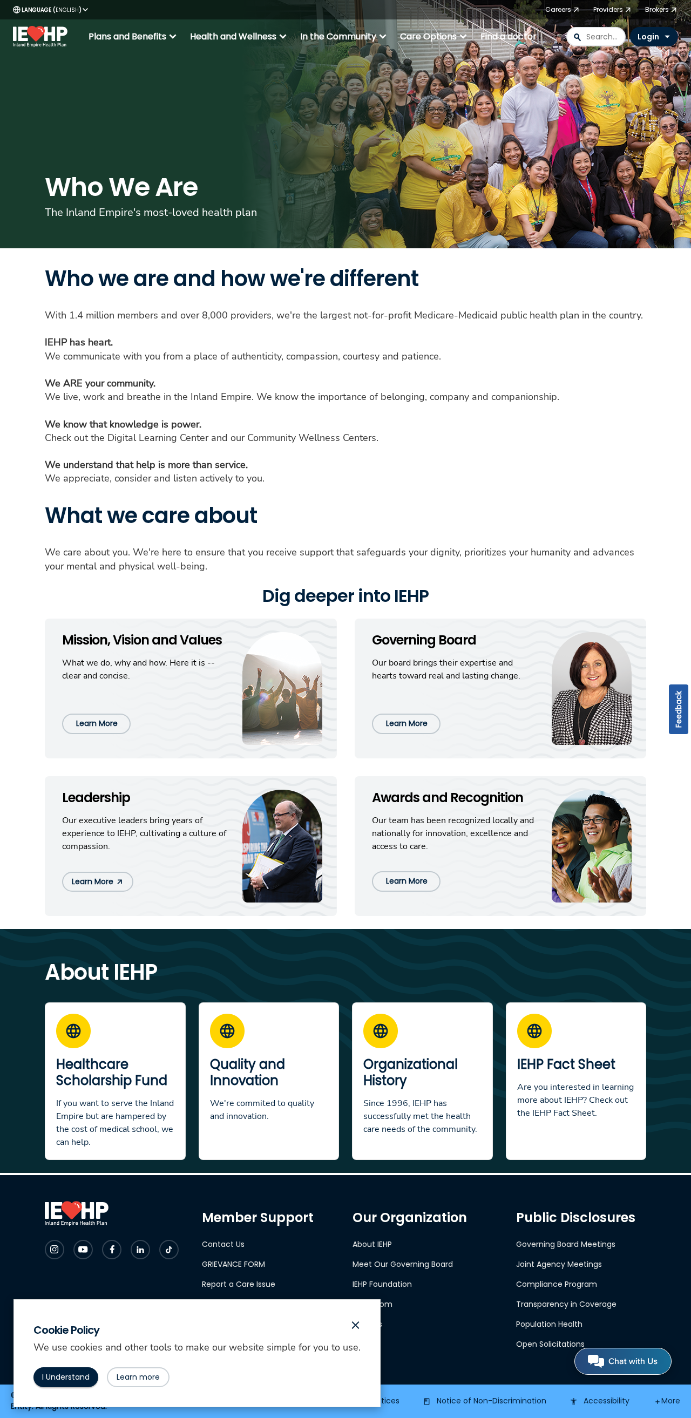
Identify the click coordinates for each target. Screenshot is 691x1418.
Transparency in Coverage (566, 1304)
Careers (367, 1324)
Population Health (549, 1324)
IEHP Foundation (382, 1284)
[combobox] (596, 36)
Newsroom (372, 1304)
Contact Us (223, 1244)
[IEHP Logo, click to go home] (42, 37)
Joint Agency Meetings (559, 1264)
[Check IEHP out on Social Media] (54, 1249)
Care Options (435, 36)
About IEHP (372, 1244)
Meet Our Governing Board (403, 1264)
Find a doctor (508, 36)
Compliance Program (556, 1284)
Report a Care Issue (238, 1284)
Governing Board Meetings (565, 1244)
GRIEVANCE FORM (233, 1264)
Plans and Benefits (134, 36)
